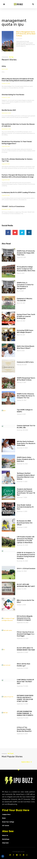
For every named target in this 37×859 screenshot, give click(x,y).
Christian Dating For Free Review (13, 94)
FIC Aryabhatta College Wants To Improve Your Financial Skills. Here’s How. (26, 268)
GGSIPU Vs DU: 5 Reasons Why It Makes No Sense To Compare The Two (26, 396)
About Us (5, 835)
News (4, 818)
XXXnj (4, 66)
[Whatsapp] (27, 855)
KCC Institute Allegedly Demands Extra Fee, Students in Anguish (25, 618)
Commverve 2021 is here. (25, 362)
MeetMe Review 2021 (9, 110)
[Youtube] (15, 232)
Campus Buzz (6, 814)
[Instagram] (29, 232)
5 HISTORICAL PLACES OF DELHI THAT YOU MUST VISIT (25, 681)
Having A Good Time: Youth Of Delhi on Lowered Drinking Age (26, 316)
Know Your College (8, 822)
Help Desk (5, 843)
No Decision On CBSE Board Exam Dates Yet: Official (25, 523)
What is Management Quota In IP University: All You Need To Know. (25, 34)
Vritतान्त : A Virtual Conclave (26, 568)
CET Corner (5, 825)
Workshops (5, 839)
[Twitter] (22, 232)
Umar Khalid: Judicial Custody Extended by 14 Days (25, 507)
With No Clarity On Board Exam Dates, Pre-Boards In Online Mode (26, 443)
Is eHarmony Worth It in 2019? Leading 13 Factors (18, 192)
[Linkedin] (23, 855)
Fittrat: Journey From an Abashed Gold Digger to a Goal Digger (25, 634)
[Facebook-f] (8, 232)
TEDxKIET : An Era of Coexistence (13, 206)
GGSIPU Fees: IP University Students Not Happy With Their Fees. (26, 253)
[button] (4, 4)
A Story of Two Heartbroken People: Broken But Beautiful (24, 729)
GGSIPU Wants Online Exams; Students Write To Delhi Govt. (26, 459)
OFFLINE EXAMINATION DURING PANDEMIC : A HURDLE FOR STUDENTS (25, 713)
